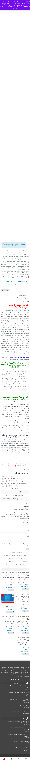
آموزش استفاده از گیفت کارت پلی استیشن (15, 390)
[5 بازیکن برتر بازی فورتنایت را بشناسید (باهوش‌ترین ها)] (4, 748)
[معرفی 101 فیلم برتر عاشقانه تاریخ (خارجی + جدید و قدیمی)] (4, 713)
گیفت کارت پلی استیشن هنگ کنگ (23, 284)
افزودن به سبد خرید (10, 611)
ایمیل (27, 536)
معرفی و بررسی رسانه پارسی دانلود (21, 741)
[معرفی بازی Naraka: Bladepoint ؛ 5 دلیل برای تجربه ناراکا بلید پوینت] (4, 729)
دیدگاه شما (26, 522)
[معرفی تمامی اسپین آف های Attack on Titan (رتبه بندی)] (4, 694)
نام (28, 531)
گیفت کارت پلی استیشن (12, 250)
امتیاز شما (27, 520)
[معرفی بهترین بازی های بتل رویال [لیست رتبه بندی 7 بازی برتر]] (4, 736)
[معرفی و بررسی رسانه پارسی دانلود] (4, 742)
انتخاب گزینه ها (25, 588)
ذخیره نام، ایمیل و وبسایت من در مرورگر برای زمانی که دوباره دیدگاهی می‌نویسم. (15, 544)
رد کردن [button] (15, 8)
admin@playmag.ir (25, 676)
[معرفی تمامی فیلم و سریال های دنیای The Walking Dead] (4, 700)
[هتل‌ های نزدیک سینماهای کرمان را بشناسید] (4, 707)
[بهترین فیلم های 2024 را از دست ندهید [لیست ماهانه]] (4, 687)
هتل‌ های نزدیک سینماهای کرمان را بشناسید (20, 705)
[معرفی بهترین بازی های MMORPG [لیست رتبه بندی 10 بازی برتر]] (4, 722)
